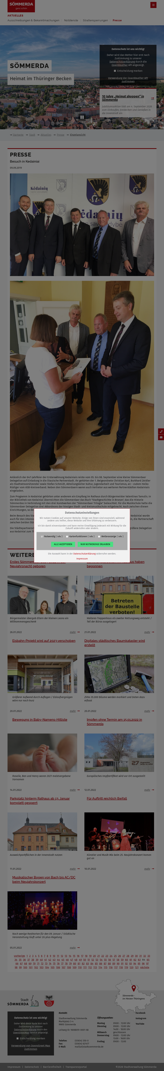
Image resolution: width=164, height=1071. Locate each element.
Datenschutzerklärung (84, 553)
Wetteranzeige (108, 536)
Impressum (82, 558)
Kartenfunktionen (78, 536)
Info (59, 536)
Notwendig (49, 536)
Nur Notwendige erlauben (95, 544)
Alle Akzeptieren (63, 544)
